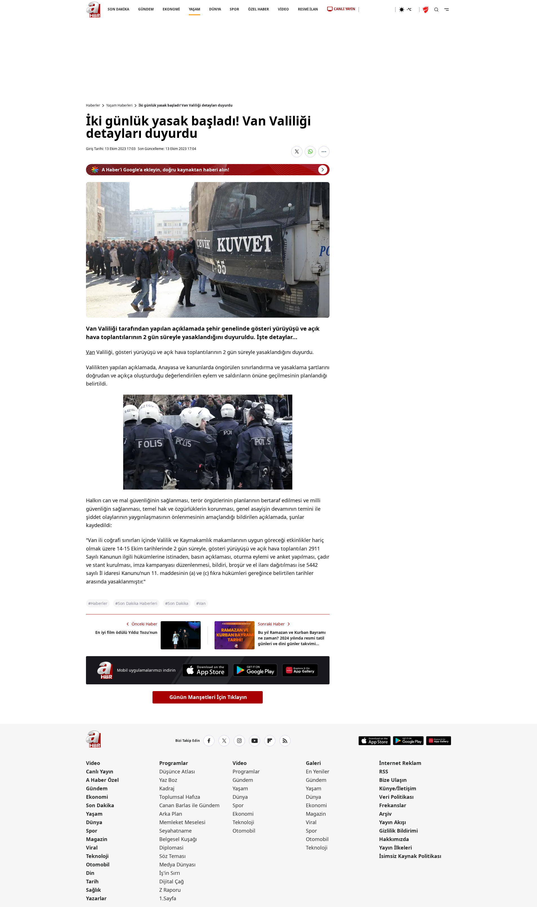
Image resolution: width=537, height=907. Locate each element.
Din (90, 873)
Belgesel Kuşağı (178, 839)
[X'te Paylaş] (296, 151)
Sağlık (93, 889)
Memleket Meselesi (182, 822)
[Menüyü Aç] (446, 9)
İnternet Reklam (400, 763)
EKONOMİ (171, 9)
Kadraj (166, 788)
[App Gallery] (300, 670)
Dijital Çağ (171, 881)
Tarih (92, 881)
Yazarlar (96, 898)
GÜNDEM (145, 9)
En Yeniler (317, 771)
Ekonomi (97, 796)
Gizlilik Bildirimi (398, 830)
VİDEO (283, 9)
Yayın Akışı (392, 822)
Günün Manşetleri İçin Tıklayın (208, 697)
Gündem (97, 788)
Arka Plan (170, 813)
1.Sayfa (167, 898)
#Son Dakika (176, 603)
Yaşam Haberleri (119, 105)
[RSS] (285, 740)
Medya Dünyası (177, 864)
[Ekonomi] (377, 9)
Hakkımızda (394, 839)
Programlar (173, 763)
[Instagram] (239, 740)
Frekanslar (392, 805)
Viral (92, 847)
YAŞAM (194, 9)
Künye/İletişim (397, 788)
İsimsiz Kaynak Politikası (410, 856)
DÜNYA (215, 9)
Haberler (93, 105)
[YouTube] (254, 740)
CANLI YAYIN (344, 8)
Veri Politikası (396, 796)
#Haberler (97, 603)
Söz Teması (172, 856)
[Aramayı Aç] (436, 9)
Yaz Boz (168, 780)
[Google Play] (255, 670)
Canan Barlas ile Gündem (189, 805)
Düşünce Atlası (177, 771)
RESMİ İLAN (308, 9)
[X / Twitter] (224, 740)
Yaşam (94, 813)
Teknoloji (97, 856)
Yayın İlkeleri (395, 847)
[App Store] (205, 670)
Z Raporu (170, 889)
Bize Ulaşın (393, 780)
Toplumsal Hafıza (179, 796)
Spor (91, 830)
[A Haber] (93, 9)
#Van (201, 603)
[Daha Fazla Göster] (324, 151)
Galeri (313, 763)
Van (90, 352)
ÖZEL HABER (258, 9)
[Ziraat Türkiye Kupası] (426, 9)
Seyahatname (175, 830)
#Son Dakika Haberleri (136, 603)
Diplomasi (171, 847)
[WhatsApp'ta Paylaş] (310, 151)
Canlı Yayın (99, 771)
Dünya (94, 822)
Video (93, 763)
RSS (383, 771)
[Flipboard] (269, 740)
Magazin (96, 839)
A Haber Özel (102, 780)
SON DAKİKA (118, 9)
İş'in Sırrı (169, 873)
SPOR (234, 9)
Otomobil (97, 864)
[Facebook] (209, 740)
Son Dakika (100, 805)
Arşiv (385, 813)
